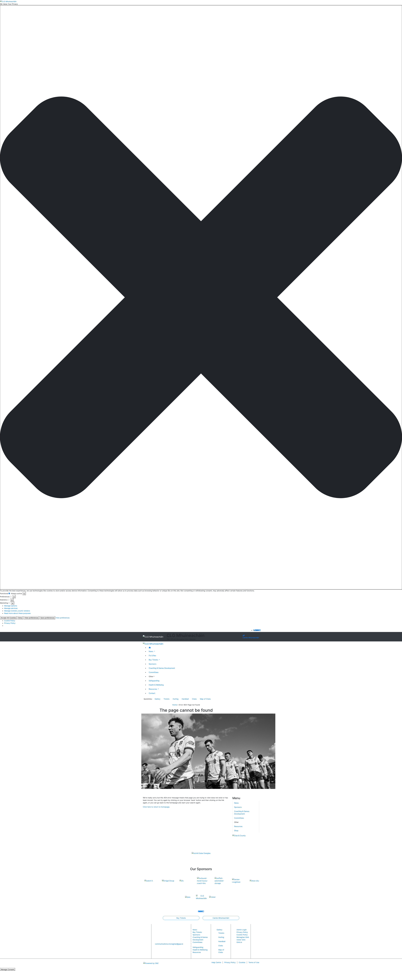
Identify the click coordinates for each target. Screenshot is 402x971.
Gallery (157, 699)
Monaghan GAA (243, 937)
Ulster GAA (241, 940)
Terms (254, 962)
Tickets (166, 699)
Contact (152, 693)
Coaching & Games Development (162, 668)
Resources (238, 826)
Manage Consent (7, 969)
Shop (236, 830)
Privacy (230, 962)
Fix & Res (152, 655)
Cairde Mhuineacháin (251, 637)
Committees (153, 672)
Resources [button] (153, 689)
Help (216, 962)
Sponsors (152, 664)
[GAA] (187, 897)
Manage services (10, 608)
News (195, 930)
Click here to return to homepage (156, 807)
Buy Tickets (181, 918)
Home (174, 705)
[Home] (203, 647)
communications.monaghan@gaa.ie (169, 944)
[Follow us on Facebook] (255, 630)
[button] (201, 297)
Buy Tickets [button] (153, 660)
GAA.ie (239, 942)
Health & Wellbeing (156, 685)
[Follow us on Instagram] (258, 630)
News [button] (151, 651)
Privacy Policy (9, 623)
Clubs (194, 699)
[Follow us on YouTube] (260, 630)
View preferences (31, 618)
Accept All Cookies (8, 618)
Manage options (10, 606)
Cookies (242, 962)
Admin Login (242, 930)
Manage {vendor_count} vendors (17, 611)
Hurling (175, 699)
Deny (20, 618)
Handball (185, 699)
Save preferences (47, 618)
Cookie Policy (9, 621)
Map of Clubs (205, 699)
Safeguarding (154, 680)
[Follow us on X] (257, 630)
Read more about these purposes (17, 613)
